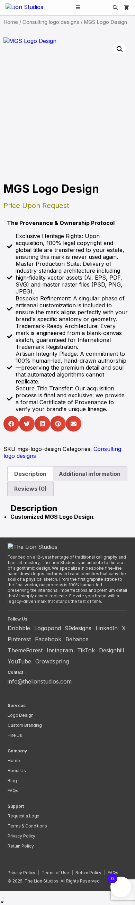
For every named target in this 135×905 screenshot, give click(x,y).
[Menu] (78, 7)
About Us (17, 770)
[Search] (115, 7)
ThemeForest (25, 650)
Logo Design (21, 715)
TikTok (86, 650)
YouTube (19, 661)
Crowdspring (52, 661)
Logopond (47, 628)
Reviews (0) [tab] (30, 488)
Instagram (60, 650)
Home (10, 22)
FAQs (13, 790)
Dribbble (19, 628)
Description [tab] (30, 473)
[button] (120, 49)
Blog (12, 780)
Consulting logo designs (50, 22)
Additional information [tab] (89, 473)
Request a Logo (23, 815)
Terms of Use (55, 872)
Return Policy (21, 846)
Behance (77, 639)
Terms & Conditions (27, 826)
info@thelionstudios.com (40, 681)
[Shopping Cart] (126, 7)
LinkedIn (107, 628)
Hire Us (15, 735)
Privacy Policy (21, 836)
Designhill (111, 650)
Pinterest (19, 639)
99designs (78, 628)
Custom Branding (25, 725)
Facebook (48, 639)
